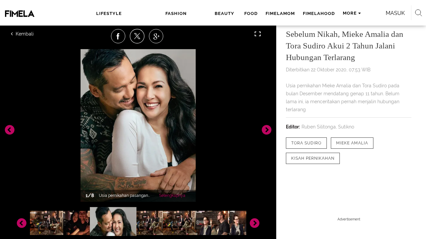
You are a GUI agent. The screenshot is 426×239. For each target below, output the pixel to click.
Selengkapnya (172, 195)
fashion (176, 13)
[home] (32, 13)
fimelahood (319, 13)
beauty (224, 13)
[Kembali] (35, 34)
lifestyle (109, 13)
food (251, 13)
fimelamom (280, 13)
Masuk (395, 13)
